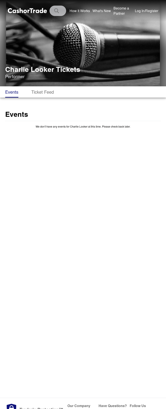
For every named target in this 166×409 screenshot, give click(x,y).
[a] (122, 11)
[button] (146, 10)
